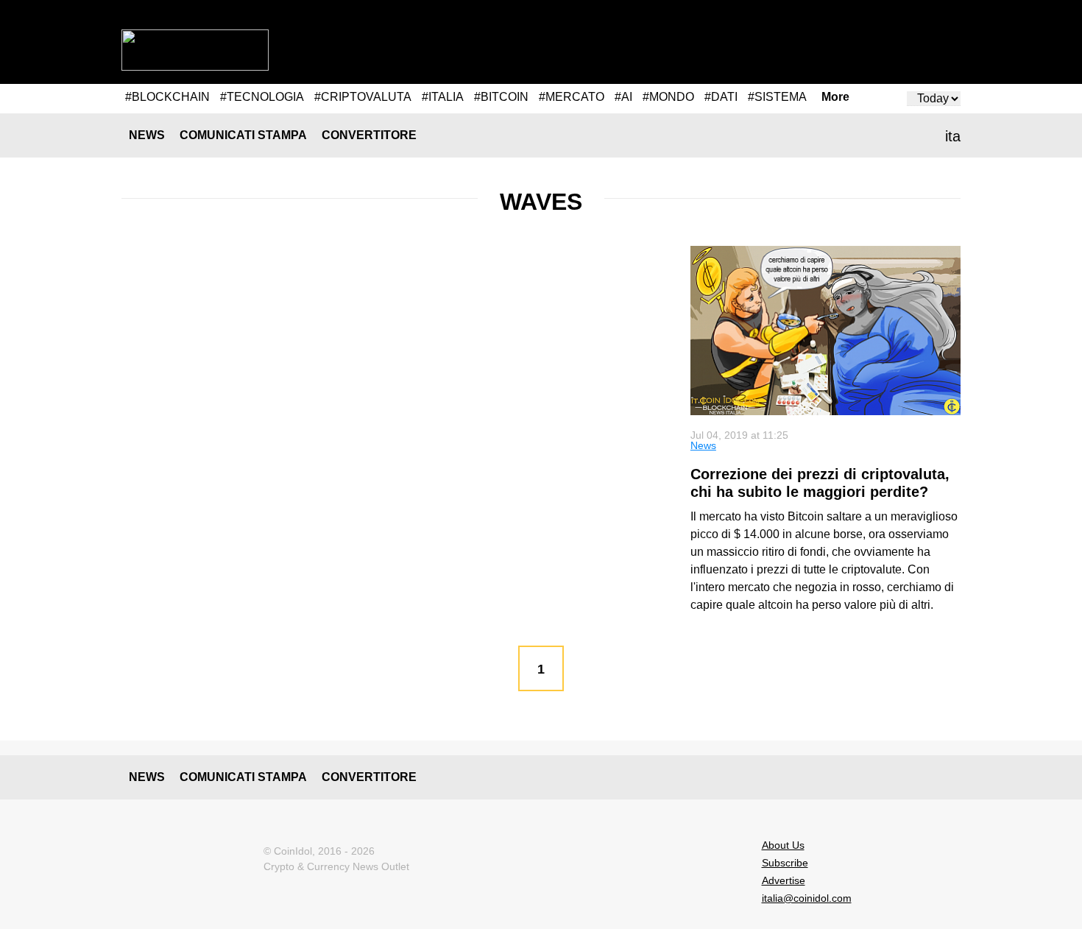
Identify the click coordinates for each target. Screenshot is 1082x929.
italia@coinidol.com (807, 898)
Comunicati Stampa (243, 135)
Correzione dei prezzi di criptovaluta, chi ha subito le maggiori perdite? (820, 483)
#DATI (721, 97)
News (147, 135)
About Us (783, 845)
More (835, 97)
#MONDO (668, 97)
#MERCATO (571, 97)
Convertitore (369, 135)
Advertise (783, 880)
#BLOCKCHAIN (167, 97)
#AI (623, 97)
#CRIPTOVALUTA (362, 97)
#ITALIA (443, 97)
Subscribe (785, 863)
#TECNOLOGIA (262, 97)
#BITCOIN (501, 97)
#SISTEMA (777, 97)
